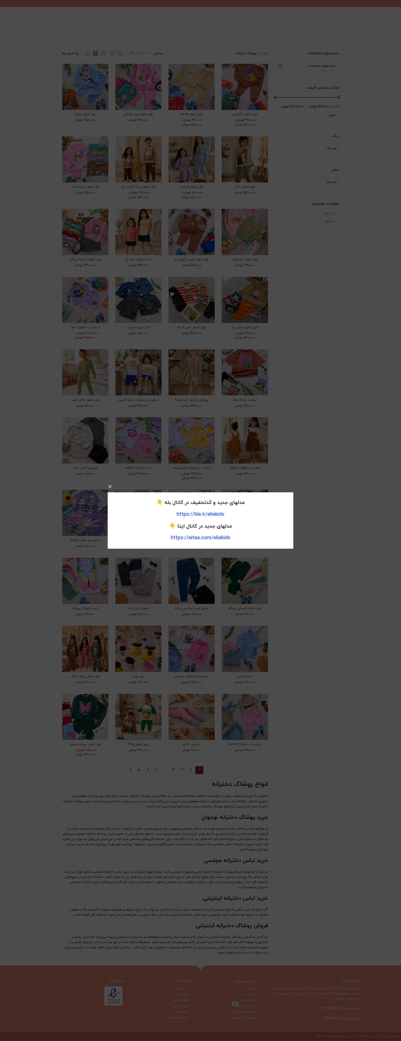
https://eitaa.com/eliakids (200, 537)
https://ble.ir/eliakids (200, 514)
